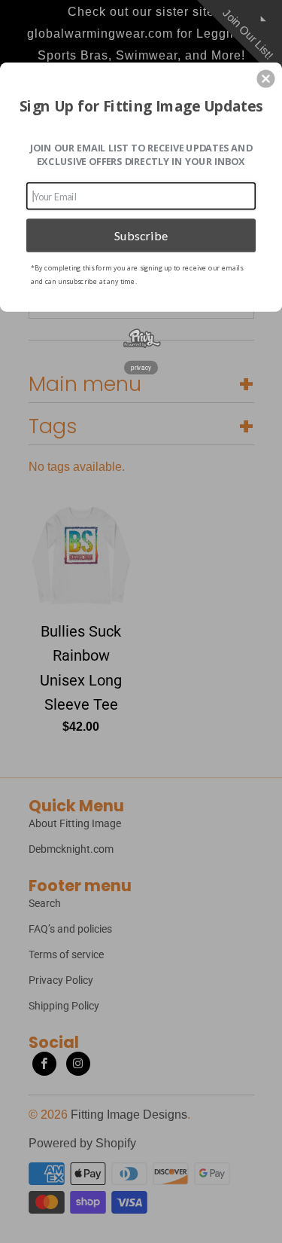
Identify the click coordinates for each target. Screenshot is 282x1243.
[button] (265, 78)
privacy (141, 366)
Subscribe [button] (141, 235)
